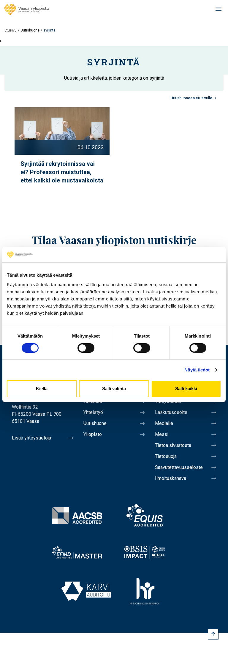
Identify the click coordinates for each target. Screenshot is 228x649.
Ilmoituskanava (170, 478)
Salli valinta (114, 388)
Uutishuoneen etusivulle (191, 98)
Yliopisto (92, 434)
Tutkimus (92, 401)
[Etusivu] (26, 9)
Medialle (164, 423)
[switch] (85, 348)
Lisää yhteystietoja (31, 438)
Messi (161, 434)
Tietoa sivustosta (173, 445)
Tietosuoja (166, 456)
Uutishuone (29, 30)
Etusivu (10, 30)
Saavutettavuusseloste (179, 467)
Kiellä (42, 388)
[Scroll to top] (213, 634)
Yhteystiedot (168, 401)
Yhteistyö (93, 412)
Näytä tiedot (197, 369)
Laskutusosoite (171, 412)
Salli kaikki (186, 388)
